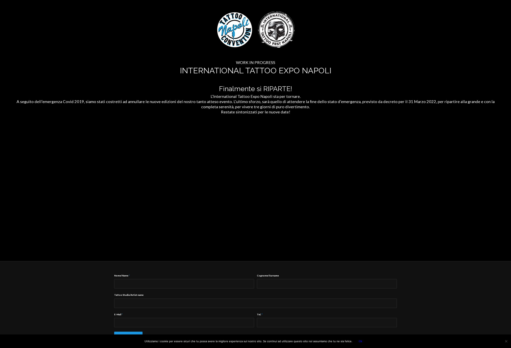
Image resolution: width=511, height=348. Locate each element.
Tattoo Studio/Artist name (129, 294)
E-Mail (118, 314)
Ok (360, 341)
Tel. (259, 314)
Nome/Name (122, 275)
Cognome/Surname (268, 275)
